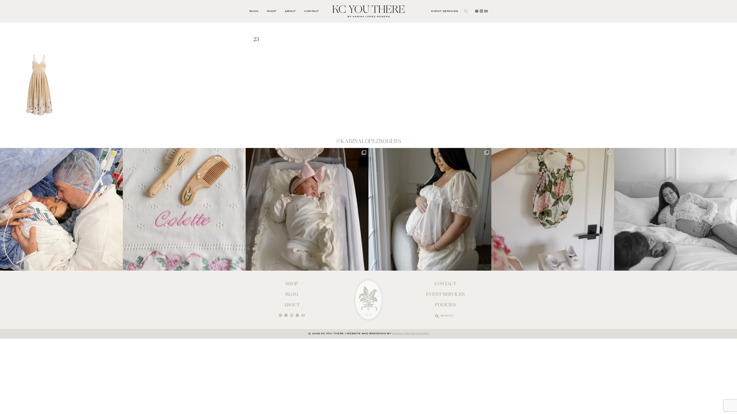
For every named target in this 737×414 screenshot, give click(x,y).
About (290, 11)
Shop (271, 11)
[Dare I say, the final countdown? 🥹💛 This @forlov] (429, 209)
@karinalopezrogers (368, 141)
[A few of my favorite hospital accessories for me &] (184, 209)
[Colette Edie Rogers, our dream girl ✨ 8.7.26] (307, 209)
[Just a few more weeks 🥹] (675, 209)
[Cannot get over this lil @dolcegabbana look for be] (552, 209)
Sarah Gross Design (410, 334)
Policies (445, 304)
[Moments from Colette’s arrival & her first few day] (61, 209)
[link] (437, 316)
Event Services (444, 11)
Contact (311, 11)
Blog (254, 11)
